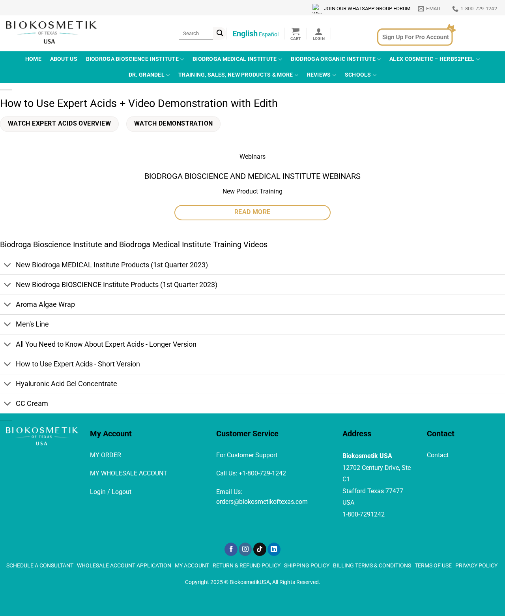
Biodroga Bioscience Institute (132, 59)
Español (269, 34)
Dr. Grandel (147, 74)
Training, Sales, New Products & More (235, 74)
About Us (63, 59)
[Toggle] (7, 265)
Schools (358, 74)
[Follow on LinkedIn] (274, 549)
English (245, 33)
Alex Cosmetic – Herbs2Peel (432, 59)
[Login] (319, 34)
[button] (295, 34)
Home (33, 59)
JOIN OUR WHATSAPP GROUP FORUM (367, 8)
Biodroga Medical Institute (235, 59)
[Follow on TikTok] (259, 549)
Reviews (319, 74)
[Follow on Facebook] (231, 549)
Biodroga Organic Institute (333, 59)
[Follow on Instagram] (245, 549)
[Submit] (219, 33)
